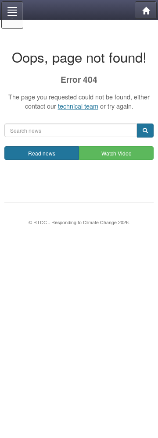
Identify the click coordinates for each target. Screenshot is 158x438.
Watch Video (116, 153)
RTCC (79, 10)
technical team (78, 105)
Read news (41, 153)
